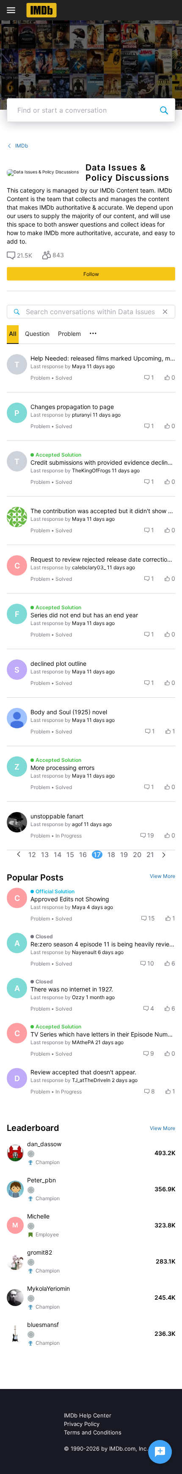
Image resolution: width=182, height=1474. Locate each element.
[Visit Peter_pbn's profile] (15, 1189)
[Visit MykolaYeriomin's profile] (15, 1297)
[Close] (165, 311)
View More (162, 876)
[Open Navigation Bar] (13, 10)
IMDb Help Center (87, 1415)
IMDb (21, 145)
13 (45, 854)
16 (83, 854)
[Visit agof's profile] (17, 822)
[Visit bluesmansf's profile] (15, 1333)
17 (97, 854)
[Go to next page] (163, 855)
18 (111, 854)
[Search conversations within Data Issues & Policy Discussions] (16, 311)
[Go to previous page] (18, 855)
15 (70, 854)
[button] (19, 255)
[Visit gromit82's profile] (15, 1261)
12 (32, 854)
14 (57, 854)
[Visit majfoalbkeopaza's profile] (17, 718)
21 (150, 854)
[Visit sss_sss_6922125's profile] (17, 517)
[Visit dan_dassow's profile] (15, 1153)
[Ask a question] (160, 1452)
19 (124, 854)
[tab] (13, 334)
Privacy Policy (81, 1423)
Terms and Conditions (92, 1432)
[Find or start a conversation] (164, 110)
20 (137, 854)
